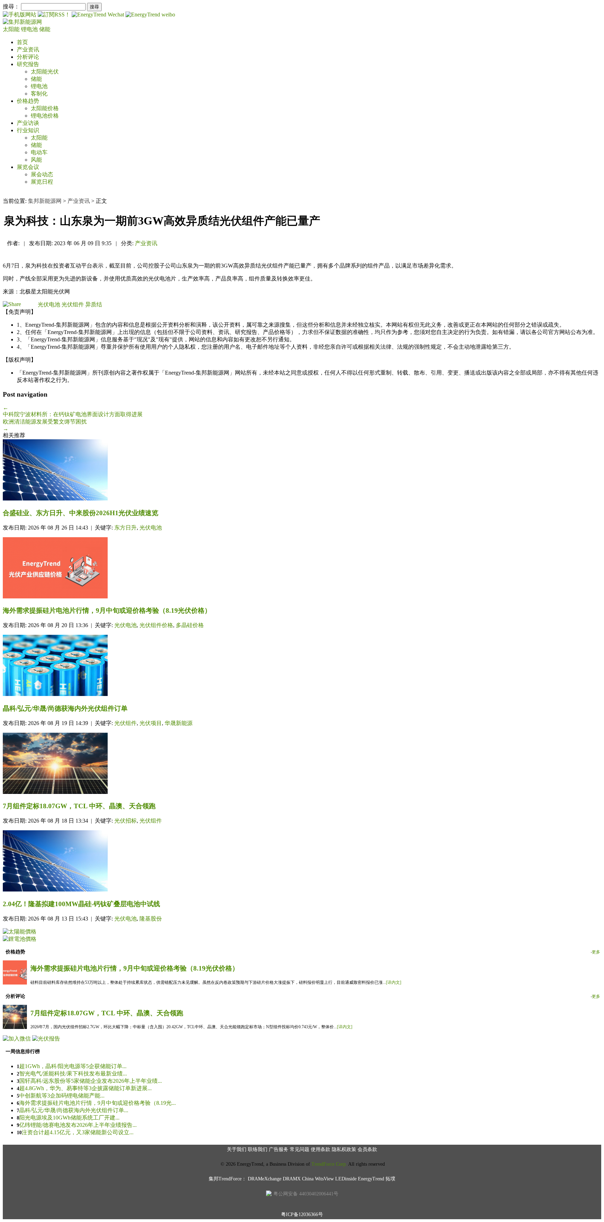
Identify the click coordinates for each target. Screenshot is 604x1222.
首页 (22, 42)
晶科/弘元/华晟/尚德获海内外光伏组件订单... (73, 1110)
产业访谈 (28, 123)
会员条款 (367, 1149)
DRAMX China (298, 1178)
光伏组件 (73, 304)
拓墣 (390, 1178)
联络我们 (257, 1149)
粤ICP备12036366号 (302, 1214)
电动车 (39, 152)
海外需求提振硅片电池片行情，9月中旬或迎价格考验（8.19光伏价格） (134, 968)
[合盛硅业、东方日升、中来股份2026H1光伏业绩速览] (302, 470)
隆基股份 (150, 919)
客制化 (39, 94)
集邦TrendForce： (227, 1178)
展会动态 (42, 174)
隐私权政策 (344, 1149)
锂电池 (30, 29)
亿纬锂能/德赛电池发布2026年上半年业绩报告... (78, 1125)
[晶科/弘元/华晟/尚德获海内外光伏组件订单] (302, 666)
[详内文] (393, 982)
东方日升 (125, 528)
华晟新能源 (179, 723)
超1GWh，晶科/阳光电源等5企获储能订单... (73, 1066)
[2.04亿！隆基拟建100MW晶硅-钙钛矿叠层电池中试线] (302, 861)
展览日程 (42, 182)
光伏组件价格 (156, 625)
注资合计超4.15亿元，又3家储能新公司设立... (78, 1132)
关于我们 (236, 1149)
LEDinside (346, 1178)
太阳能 (12, 29)
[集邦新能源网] (22, 22)
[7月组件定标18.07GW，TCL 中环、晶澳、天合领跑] (302, 764)
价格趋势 (28, 101)
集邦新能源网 (45, 201)
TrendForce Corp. (329, 1164)
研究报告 (28, 64)
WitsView (324, 1178)
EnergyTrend (371, 1178)
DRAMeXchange (264, 1178)
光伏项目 (150, 723)
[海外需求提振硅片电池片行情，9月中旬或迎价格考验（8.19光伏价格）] (302, 568)
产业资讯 (28, 49)
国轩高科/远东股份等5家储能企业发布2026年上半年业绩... (90, 1081)
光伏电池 (49, 304)
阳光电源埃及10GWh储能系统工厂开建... (69, 1118)
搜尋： (11, 6)
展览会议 (28, 167)
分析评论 (28, 57)
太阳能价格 (45, 108)
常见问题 (299, 1149)
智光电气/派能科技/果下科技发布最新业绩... (73, 1074)
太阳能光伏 (45, 71)
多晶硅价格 (190, 625)
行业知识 (28, 130)
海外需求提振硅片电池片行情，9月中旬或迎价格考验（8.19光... (97, 1103)
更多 (596, 952)
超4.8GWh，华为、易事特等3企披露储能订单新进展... (85, 1088)
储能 (44, 29)
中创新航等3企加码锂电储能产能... (62, 1096)
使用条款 (320, 1149)
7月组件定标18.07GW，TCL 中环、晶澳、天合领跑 (106, 1013)
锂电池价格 (45, 116)
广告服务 (278, 1149)
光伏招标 (125, 821)
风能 (36, 160)
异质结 (93, 304)
